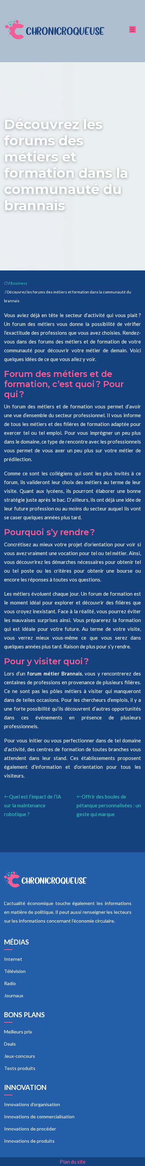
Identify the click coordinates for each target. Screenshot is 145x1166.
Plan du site (73, 1162)
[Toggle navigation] (132, 29)
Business (18, 283)
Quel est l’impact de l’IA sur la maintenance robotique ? (32, 805)
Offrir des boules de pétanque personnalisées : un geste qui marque (109, 805)
